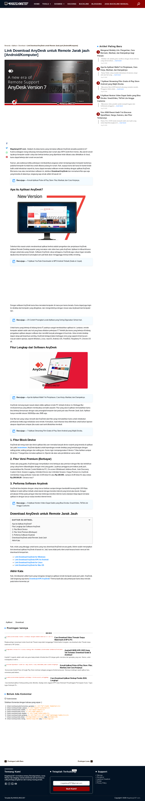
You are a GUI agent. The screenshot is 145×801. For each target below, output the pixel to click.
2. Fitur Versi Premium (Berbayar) (24, 532)
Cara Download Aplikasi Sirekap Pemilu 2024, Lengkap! (68, 679)
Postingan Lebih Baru (15, 761)
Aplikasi (14, 45)
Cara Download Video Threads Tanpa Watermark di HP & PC (69, 639)
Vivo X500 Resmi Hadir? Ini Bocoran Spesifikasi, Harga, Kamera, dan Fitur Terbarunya (114, 115)
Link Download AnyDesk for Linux (28, 562)
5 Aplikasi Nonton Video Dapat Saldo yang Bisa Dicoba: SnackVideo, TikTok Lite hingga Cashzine (118, 98)
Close (74, 770)
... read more (117, 61)
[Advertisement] (72, 25)
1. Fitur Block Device (20, 529)
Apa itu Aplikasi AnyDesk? (22, 524)
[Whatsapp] (7, 153)
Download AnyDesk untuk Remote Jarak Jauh (29, 538)
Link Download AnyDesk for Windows (30, 557)
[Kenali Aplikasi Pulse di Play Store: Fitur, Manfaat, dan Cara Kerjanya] (31, 665)
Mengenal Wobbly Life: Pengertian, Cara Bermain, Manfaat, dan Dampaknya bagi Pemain (116, 53)
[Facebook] (7, 144)
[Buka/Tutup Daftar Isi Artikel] (89, 520)
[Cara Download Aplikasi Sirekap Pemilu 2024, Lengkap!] (27, 678)
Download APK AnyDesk (39, 579)
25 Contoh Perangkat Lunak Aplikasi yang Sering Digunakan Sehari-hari (54, 320)
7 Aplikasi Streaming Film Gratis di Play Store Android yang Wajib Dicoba (54, 431)
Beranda (8, 45)
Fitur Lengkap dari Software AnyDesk (26, 527)
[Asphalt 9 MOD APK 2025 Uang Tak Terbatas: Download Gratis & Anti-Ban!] (34, 650)
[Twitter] (7, 148)
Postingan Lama (84, 761)
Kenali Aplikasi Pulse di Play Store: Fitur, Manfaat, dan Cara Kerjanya (53, 180)
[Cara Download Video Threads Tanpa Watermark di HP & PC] (29, 637)
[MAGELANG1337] (16, 4)
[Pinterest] (7, 157)
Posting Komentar (12, 698)
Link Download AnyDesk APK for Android (31, 560)
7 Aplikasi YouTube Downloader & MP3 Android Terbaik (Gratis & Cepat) (54, 261)
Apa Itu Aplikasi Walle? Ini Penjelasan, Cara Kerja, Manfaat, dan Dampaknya (56, 397)
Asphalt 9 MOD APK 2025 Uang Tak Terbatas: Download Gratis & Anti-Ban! (78, 652)
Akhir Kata (16, 540)
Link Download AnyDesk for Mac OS (29, 565)
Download (22, 45)
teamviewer (22, 448)
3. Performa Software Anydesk (23, 535)
